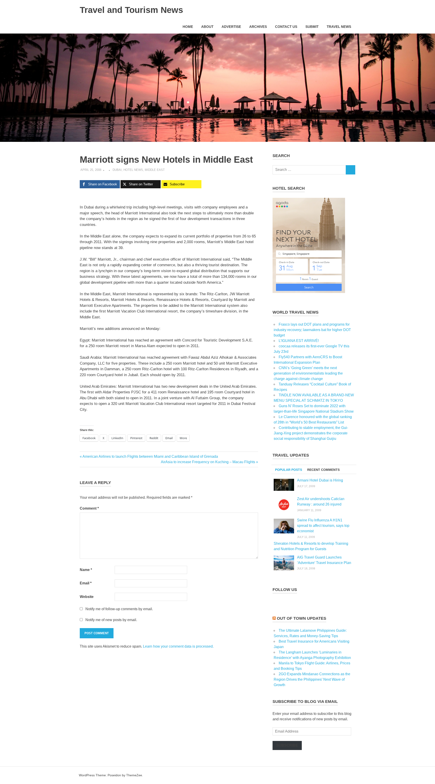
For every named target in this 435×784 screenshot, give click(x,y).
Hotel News (133, 170)
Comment (89, 508)
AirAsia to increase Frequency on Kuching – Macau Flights (208, 462)
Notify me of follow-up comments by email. (119, 609)
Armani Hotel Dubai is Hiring (320, 480)
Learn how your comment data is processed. (178, 646)
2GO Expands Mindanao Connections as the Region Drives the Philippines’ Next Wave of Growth (312, 679)
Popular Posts (288, 470)
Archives (258, 27)
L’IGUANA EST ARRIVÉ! (299, 341)
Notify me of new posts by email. (111, 620)
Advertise (231, 27)
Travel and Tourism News (131, 10)
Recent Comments (323, 470)
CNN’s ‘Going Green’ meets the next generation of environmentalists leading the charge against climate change (308, 373)
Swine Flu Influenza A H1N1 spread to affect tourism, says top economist (323, 525)
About (207, 27)
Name (86, 570)
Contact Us (286, 27)
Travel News (339, 27)
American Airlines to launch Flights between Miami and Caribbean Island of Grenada (150, 456)
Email (86, 583)
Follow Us (285, 589)
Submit (312, 27)
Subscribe (287, 745)
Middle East (155, 170)
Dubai (117, 170)
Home (188, 27)
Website (87, 597)
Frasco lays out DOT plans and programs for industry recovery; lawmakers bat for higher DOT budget (312, 329)
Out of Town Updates (301, 618)
